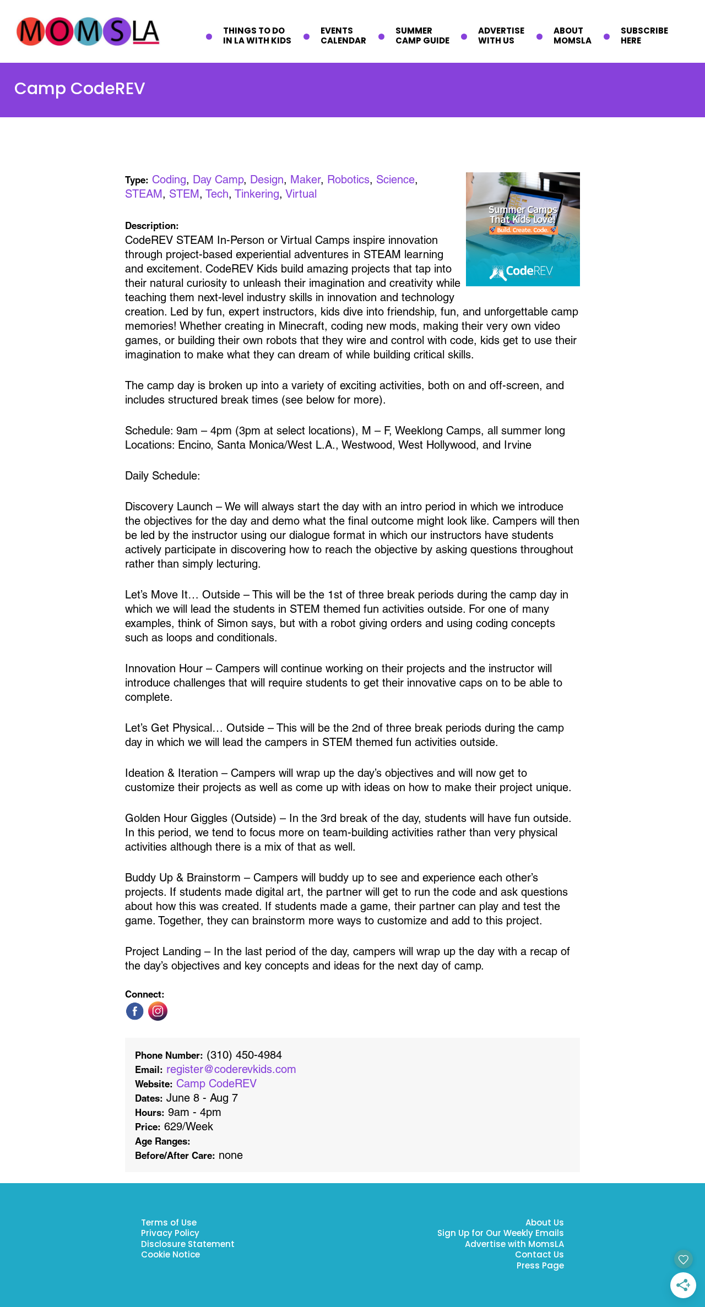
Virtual (301, 193)
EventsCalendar (343, 36)
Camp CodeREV (216, 1083)
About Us (544, 1223)
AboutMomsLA (573, 36)
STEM (184, 193)
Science (395, 179)
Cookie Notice (170, 1255)
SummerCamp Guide (422, 36)
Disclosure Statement (188, 1245)
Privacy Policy (170, 1234)
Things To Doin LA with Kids (257, 36)
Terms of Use (169, 1223)
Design (267, 179)
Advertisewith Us (501, 36)
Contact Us (539, 1255)
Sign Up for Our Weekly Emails (500, 1234)
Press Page (540, 1266)
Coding (169, 179)
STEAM (143, 193)
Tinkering (257, 193)
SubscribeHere (644, 36)
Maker (305, 179)
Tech (217, 193)
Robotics (348, 179)
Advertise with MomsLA (514, 1245)
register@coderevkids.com (231, 1069)
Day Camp (218, 179)
